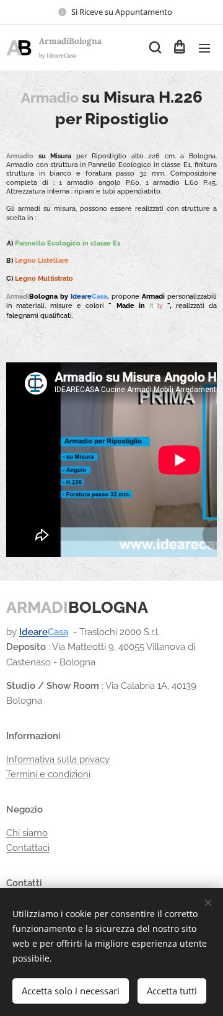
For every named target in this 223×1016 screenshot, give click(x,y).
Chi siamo (27, 833)
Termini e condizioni (48, 774)
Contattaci (28, 847)
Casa (58, 632)
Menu (204, 47)
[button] (154, 47)
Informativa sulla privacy (58, 759)
